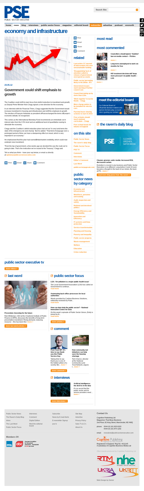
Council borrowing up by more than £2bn (83, 94)
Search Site (101, 10)
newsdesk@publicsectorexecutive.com (118, 433)
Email (19, 163)
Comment (41, 163)
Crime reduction (80, 252)
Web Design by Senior (105, 480)
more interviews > (59, 401)
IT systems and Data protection (82, 223)
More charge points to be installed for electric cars (83, 106)
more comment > (59, 371)
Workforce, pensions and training (82, 196)
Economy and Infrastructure (79, 190)
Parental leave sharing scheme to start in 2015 (83, 113)
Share (29, 163)
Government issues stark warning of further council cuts (83, 88)
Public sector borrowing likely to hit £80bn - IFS (83, 81)
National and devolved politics (82, 207)
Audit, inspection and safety (82, 201)
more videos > (11, 269)
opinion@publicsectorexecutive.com (21, 155)
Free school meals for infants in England (82, 126)
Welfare (77, 245)
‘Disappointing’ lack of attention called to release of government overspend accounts (83, 74)
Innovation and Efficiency (79, 218)
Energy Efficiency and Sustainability (82, 212)
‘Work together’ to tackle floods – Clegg (83, 100)
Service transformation (83, 228)
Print (10, 163)
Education (78, 249)
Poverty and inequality (83, 235)
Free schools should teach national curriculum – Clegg (82, 119)
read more (55, 289)
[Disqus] (37, 203)
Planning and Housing (82, 231)
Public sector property (83, 238)
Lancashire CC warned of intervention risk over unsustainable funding (83, 66)
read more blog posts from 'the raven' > (114, 175)
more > (30, 322)
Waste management (82, 242)
